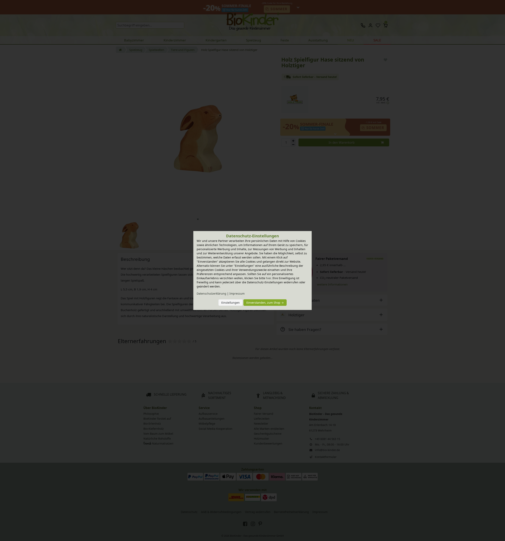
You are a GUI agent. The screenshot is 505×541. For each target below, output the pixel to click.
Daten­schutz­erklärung (211, 293)
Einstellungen (230, 302)
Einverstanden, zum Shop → (265, 302)
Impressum (237, 293)
